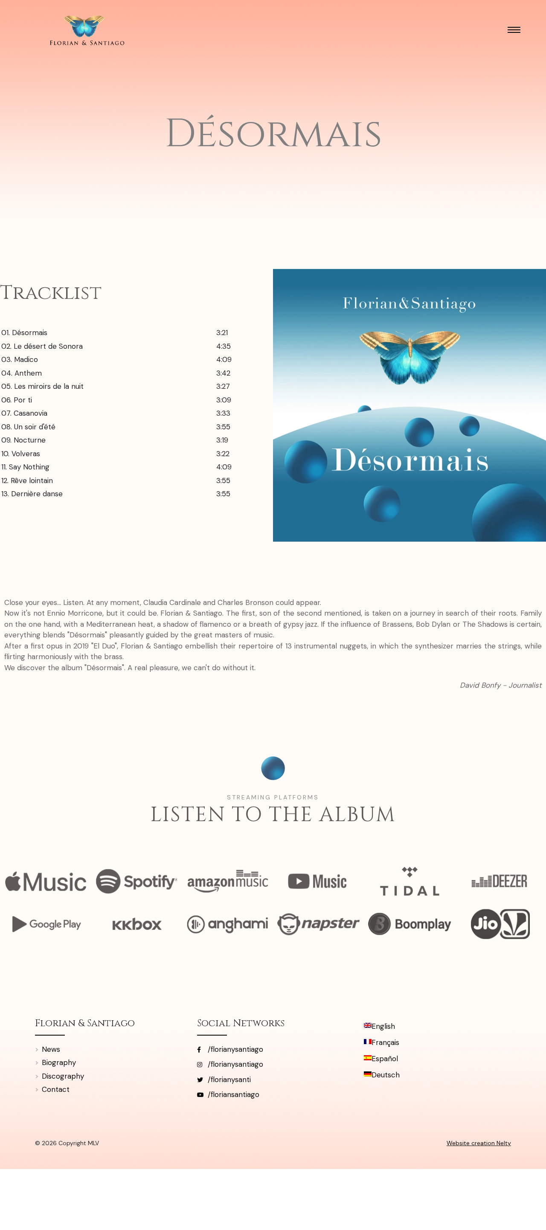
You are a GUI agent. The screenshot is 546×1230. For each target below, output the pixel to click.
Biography (59, 1062)
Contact (56, 1089)
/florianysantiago (234, 1049)
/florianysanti (228, 1079)
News (51, 1049)
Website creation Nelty (479, 1143)
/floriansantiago (232, 1094)
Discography (63, 1076)
